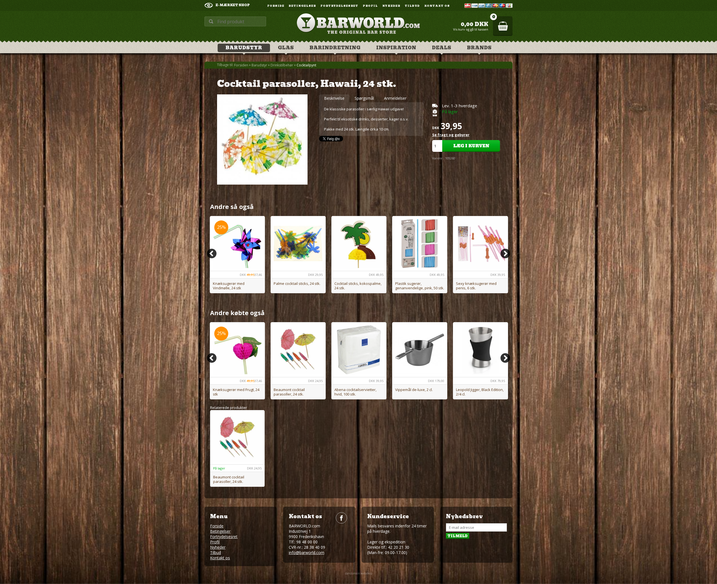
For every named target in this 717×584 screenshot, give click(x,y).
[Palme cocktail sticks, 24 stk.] (298, 243)
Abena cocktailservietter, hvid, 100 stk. (355, 392)
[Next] (505, 253)
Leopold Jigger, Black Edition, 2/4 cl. (480, 392)
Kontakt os (437, 6)
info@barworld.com (306, 552)
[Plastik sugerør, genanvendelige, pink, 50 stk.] (419, 243)
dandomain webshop (358, 573)
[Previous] (212, 253)
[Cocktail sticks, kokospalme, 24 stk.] (358, 243)
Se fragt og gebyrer (450, 134)
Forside (275, 6)
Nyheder (391, 6)
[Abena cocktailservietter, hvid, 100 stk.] (358, 349)
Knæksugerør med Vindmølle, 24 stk (229, 285)
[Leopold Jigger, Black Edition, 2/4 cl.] (480, 349)
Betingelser (302, 6)
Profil (370, 6)
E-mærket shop (233, 5)
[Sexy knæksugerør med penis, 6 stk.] (480, 243)
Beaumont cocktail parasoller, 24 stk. (289, 392)
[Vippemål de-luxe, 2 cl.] (419, 349)
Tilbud (412, 6)
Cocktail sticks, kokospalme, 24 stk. (357, 285)
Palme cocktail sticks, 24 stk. (297, 283)
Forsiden (241, 65)
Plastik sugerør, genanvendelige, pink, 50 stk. (419, 285)
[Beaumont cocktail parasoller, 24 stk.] (298, 349)
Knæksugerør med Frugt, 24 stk (236, 392)
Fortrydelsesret (339, 6)
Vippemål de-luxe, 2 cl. (414, 389)
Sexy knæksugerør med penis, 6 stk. (476, 285)
